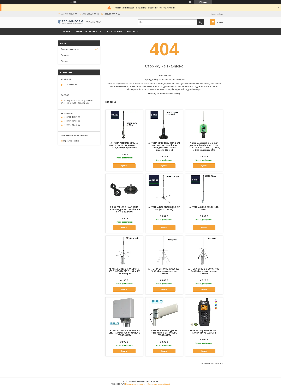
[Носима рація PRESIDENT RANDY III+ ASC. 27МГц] (204, 312)
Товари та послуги (86, 31)
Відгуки (64, 61)
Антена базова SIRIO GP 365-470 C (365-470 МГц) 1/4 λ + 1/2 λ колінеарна (124, 271)
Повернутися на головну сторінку (164, 93)
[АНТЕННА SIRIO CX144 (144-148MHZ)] (204, 188)
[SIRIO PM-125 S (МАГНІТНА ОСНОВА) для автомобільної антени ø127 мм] (124, 188)
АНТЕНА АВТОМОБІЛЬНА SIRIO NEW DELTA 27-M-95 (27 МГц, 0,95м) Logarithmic (124, 145)
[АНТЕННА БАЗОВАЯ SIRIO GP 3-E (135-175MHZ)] (164, 188)
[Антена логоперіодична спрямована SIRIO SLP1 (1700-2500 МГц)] (164, 312)
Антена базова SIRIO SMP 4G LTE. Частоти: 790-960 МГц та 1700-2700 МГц (124, 332)
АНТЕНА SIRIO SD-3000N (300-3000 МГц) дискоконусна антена (204, 271)
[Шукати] (200, 22)
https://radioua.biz (71, 141)
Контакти (132, 31)
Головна (65, 31)
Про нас (65, 55)
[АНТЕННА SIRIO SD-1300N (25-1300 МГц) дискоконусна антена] (164, 250)
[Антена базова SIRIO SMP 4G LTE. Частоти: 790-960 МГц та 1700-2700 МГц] (124, 312)
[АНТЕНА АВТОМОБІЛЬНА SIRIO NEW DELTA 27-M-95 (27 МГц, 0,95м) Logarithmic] (124, 124)
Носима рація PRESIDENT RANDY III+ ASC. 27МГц (204, 331)
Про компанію (114, 31)
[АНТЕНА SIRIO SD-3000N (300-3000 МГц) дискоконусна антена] (204, 250)
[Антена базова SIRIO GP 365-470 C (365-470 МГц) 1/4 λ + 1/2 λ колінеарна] (124, 250)
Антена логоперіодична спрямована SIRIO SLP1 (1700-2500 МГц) (164, 332)
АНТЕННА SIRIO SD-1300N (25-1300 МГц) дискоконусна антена (164, 271)
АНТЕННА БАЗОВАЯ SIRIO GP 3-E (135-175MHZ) (164, 208)
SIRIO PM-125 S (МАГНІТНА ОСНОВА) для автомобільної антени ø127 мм (124, 209)
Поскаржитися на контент (135, 384)
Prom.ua (154, 381)
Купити (124, 166)
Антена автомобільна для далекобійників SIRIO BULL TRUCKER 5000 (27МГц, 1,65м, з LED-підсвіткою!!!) (204, 146)
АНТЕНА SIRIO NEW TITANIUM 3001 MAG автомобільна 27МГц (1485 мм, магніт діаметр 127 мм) (164, 146)
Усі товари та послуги (211, 363)
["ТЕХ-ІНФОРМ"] (70, 23)
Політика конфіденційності (159, 384)
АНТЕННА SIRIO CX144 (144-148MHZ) (204, 208)
